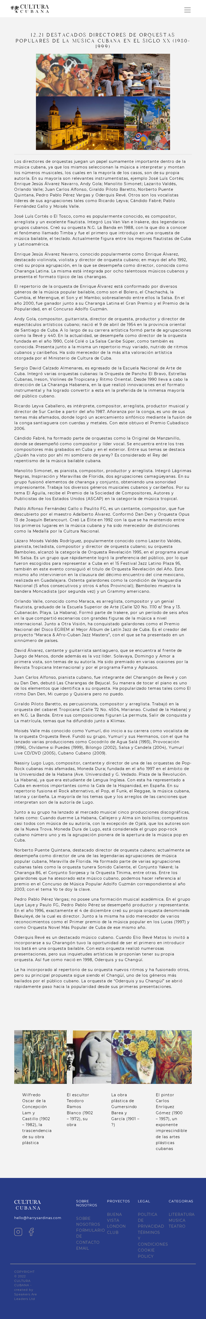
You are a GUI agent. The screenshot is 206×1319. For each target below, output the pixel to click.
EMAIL (82, 1248)
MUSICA (177, 1220)
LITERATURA (182, 1214)
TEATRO (177, 1226)
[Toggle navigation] (187, 10)
